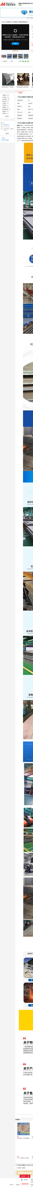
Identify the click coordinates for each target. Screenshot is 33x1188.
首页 (28, 18)
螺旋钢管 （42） (5, 111)
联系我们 (18, 1184)
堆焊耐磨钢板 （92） (6, 109)
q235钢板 (18, 1168)
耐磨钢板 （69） (5, 107)
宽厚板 (23, 1168)
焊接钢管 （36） (5, 113)
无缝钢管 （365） (6, 95)
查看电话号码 (6, 124)
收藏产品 (5, 61)
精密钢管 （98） (5, 101)
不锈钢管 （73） (5, 103)
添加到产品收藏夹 (5, 140)
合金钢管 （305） (6, 97)
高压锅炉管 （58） (6, 99)
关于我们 (11, 1184)
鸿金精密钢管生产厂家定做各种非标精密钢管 (11, 87)
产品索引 (3, 138)
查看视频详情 (15, 51)
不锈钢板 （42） (5, 105)
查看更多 (7, 116)
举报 (12, 61)
